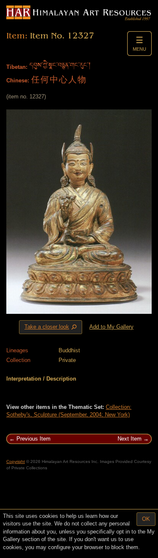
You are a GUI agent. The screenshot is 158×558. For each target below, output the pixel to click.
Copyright (15, 461)
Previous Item (33, 439)
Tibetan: (16, 67)
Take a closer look (51, 327)
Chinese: (17, 80)
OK (146, 519)
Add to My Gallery (111, 327)
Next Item (130, 439)
